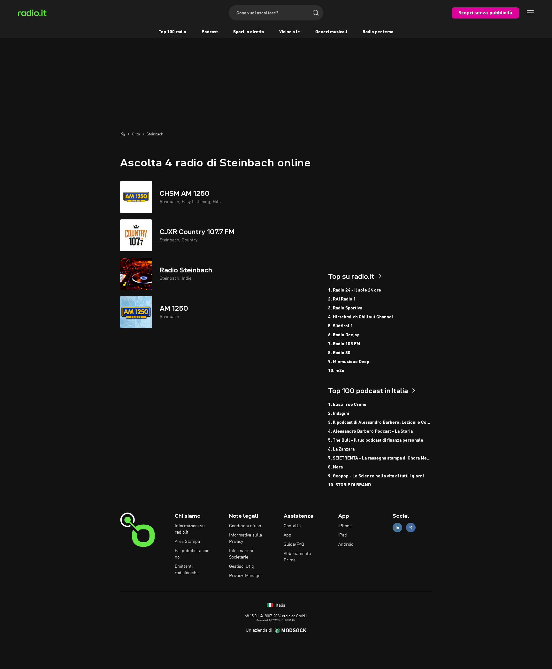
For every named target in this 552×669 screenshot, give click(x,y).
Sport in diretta (248, 32)
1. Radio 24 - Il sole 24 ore (354, 290)
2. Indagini (338, 413)
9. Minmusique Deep (348, 362)
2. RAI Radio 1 (342, 299)
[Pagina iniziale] (122, 134)
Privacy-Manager (245, 576)
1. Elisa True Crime (347, 404)
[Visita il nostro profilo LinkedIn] (397, 527)
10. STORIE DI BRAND (349, 485)
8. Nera (335, 467)
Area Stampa (187, 541)
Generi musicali (331, 32)
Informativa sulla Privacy (245, 538)
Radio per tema (378, 32)
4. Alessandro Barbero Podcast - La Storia (370, 431)
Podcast (210, 32)
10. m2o (336, 371)
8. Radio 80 (339, 353)
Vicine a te (289, 32)
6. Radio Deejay (343, 335)
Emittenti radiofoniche (187, 569)
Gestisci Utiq (241, 566)
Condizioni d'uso (245, 526)
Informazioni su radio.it (190, 529)
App (287, 535)
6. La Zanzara (341, 449)
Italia (279, 605)
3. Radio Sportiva (345, 308)
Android (346, 544)
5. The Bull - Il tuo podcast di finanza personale (375, 440)
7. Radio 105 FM (344, 344)
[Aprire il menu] (530, 13)
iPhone (345, 526)
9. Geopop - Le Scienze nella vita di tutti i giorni (376, 476)
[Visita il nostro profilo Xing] (410, 527)
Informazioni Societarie (241, 554)
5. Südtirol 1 (340, 326)
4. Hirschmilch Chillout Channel (360, 317)
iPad (342, 535)
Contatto (292, 526)
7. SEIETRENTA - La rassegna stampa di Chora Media (380, 458)
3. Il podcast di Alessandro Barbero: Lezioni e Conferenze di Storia (380, 422)
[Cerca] (315, 13)
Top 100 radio (172, 32)
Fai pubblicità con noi (192, 554)
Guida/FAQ (294, 544)
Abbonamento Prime (297, 556)
